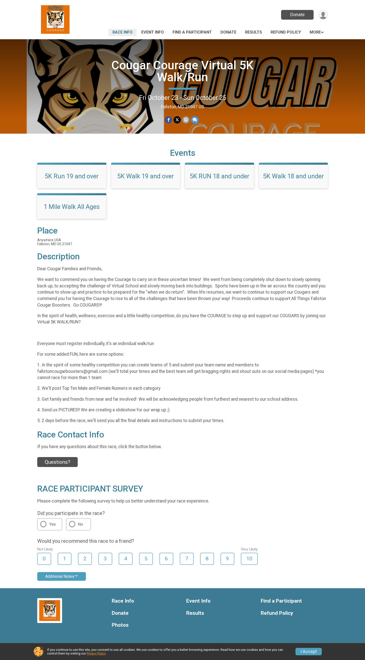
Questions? (57, 462)
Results (253, 32)
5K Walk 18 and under (293, 176)
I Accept (308, 651)
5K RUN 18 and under (219, 176)
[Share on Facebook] (168, 119)
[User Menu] (323, 14)
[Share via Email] (185, 119)
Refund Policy (286, 32)
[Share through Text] (195, 119)
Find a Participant (192, 32)
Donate (297, 14)
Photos (120, 625)
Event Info (152, 32)
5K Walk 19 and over (145, 176)
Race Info (122, 32)
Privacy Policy (96, 653)
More (315, 32)
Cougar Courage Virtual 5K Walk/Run (182, 71)
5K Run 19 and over (72, 176)
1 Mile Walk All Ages (72, 206)
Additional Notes (59, 576)
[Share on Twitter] (177, 119)
